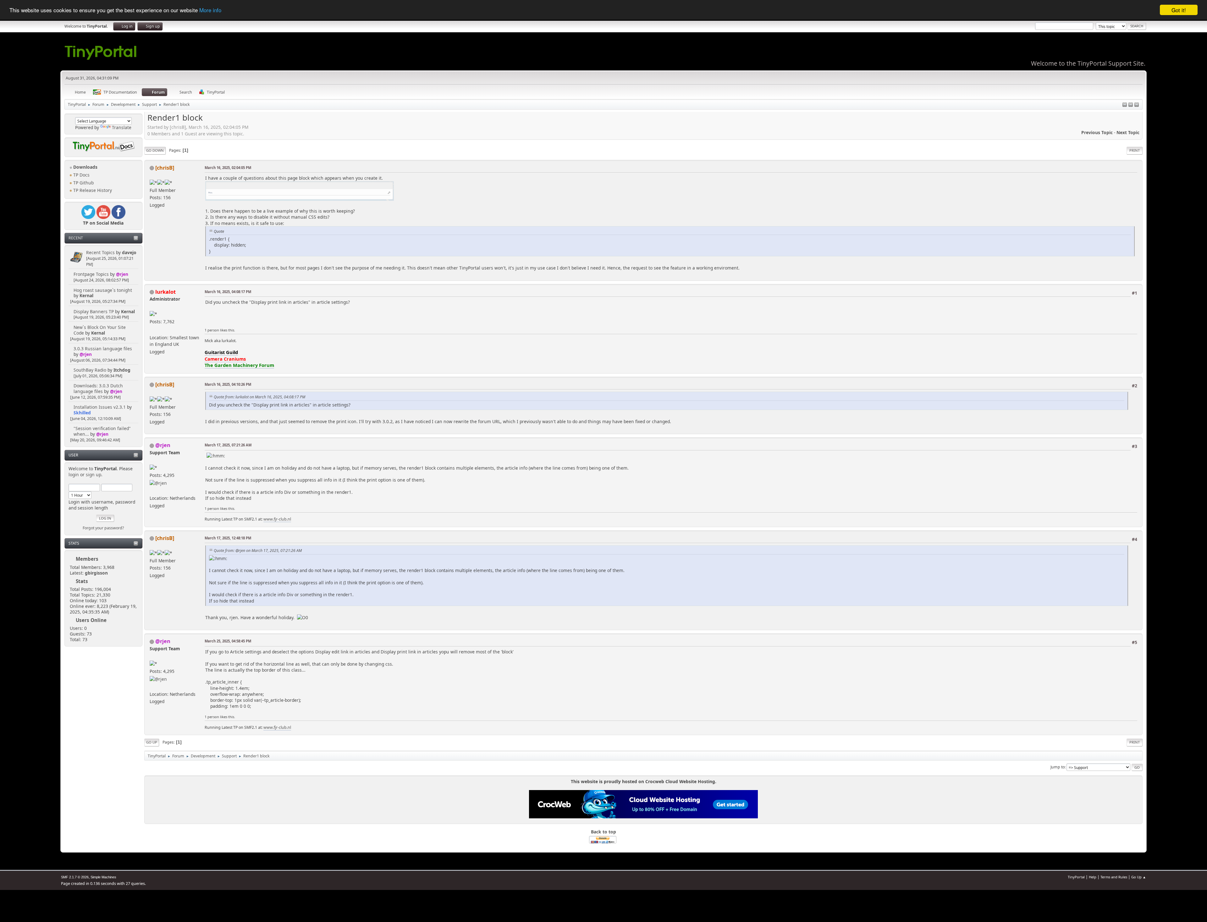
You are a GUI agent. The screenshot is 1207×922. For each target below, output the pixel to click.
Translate (121, 127)
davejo (129, 252)
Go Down (155, 150)
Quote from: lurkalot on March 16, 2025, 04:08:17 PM (259, 397)
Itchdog (121, 370)
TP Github (83, 183)
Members (87, 559)
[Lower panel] (1130, 105)
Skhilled (82, 413)
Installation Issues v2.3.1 (100, 407)
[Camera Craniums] (152, 330)
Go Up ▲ (1138, 877)
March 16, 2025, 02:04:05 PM (228, 167)
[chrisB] (164, 167)
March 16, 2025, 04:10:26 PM (228, 384)
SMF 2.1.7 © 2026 (75, 877)
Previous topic (1097, 132)
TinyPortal (1076, 877)
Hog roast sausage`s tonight (103, 290)
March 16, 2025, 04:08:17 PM (228, 291)
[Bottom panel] (1136, 105)
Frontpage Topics (91, 274)
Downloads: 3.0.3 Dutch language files (98, 388)
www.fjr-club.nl (277, 519)
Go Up (151, 742)
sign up (93, 474)
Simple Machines (103, 877)
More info (210, 10)
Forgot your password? (103, 528)
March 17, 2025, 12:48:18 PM (228, 538)
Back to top (603, 832)
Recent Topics (100, 252)
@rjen (122, 274)
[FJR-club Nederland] (152, 490)
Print (1134, 150)
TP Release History (92, 190)
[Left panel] (1124, 105)
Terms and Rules (1113, 877)
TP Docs (81, 175)
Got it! (1178, 10)
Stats (74, 543)
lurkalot (165, 291)
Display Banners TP (94, 311)
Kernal (86, 295)
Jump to (1057, 767)
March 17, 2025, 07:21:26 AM (228, 445)
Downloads (84, 167)
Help (1092, 877)
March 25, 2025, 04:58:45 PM (228, 641)
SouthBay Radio (90, 370)
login (74, 474)
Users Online (91, 620)
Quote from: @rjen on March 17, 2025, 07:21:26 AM (258, 550)
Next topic (1127, 132)
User (73, 455)
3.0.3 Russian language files (103, 349)
